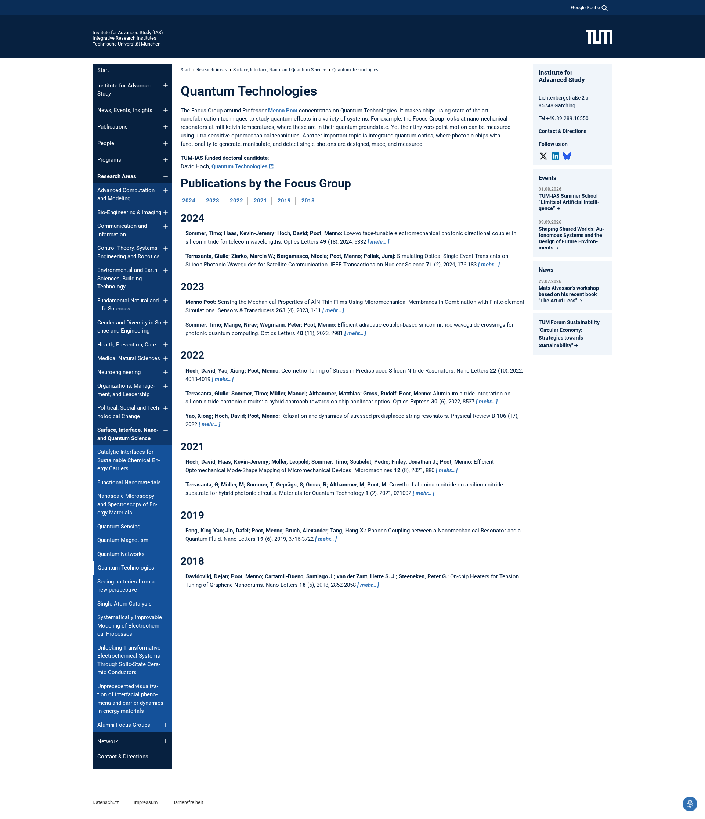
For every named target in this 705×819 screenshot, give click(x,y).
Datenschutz (106, 802)
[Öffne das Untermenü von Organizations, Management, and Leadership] (165, 386)
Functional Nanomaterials (129, 482)
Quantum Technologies (240, 166)
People (105, 143)
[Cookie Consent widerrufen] (690, 804)
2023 (212, 200)
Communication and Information (122, 230)
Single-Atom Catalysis (124, 603)
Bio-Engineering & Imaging (129, 212)
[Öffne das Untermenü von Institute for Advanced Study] (165, 85)
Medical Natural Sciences (128, 358)
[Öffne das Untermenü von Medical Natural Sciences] (165, 358)
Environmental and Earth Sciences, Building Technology (127, 278)
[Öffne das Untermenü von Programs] (165, 159)
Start (103, 70)
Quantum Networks (121, 554)
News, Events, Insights (124, 110)
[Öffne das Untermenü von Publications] (165, 126)
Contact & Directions (122, 756)
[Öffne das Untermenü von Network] (165, 741)
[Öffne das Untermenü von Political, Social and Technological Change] (165, 408)
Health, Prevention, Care (126, 344)
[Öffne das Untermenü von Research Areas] (165, 176)
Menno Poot (283, 110)
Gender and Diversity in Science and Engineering (130, 326)
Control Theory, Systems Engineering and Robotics (128, 252)
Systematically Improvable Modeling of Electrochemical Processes (129, 625)
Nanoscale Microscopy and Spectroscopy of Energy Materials (127, 504)
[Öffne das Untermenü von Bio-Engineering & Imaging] (165, 212)
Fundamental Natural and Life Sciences (128, 304)
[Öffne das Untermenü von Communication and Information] (165, 226)
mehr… (378, 241)
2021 (260, 200)
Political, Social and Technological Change (128, 412)
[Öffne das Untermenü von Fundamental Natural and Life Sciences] (165, 300)
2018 (308, 200)
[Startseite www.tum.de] (599, 36)
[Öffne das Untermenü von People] (165, 143)
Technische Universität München (126, 44)
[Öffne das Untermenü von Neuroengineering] (165, 372)
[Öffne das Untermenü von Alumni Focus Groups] (165, 725)
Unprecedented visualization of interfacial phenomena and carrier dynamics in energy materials (130, 699)
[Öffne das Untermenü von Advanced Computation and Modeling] (165, 190)
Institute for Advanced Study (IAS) (128, 32)
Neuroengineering (119, 372)
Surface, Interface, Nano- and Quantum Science (128, 434)
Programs (109, 160)
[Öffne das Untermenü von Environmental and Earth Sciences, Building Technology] (165, 270)
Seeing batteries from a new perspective (126, 585)
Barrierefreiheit (187, 802)
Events (547, 178)
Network (107, 741)
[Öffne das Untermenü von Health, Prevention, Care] (165, 344)
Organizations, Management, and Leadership (126, 390)
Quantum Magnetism (122, 540)
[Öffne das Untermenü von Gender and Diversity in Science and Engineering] (165, 322)
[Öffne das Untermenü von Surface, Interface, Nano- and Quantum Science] (165, 430)
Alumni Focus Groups (123, 725)
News (546, 269)
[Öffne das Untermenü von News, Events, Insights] (165, 110)
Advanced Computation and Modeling (126, 194)
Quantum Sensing (118, 526)
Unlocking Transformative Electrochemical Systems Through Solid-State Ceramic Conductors (128, 660)
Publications (112, 126)
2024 (188, 200)
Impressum (146, 802)
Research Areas (116, 176)
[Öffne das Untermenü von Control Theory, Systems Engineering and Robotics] (165, 248)
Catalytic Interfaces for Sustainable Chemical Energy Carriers (128, 460)
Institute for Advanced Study (124, 89)
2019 (284, 200)
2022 (236, 200)
